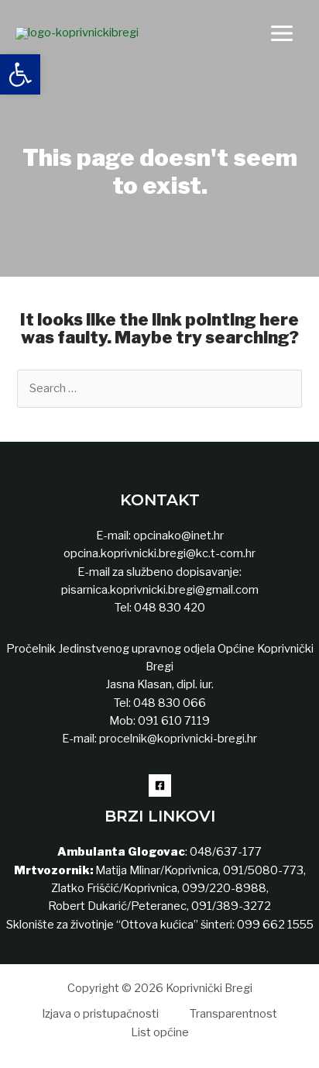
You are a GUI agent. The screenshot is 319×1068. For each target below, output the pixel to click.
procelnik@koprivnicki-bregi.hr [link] (178, 739)
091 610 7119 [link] (174, 721)
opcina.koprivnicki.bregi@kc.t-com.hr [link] (159, 553)
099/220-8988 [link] (224, 888)
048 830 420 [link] (168, 608)
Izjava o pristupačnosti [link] (100, 1014)
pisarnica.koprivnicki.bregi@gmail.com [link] (160, 590)
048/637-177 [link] (224, 852)
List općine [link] (160, 1032)
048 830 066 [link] (168, 703)
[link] (20, 74)
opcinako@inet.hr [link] (178, 536)
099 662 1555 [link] (275, 925)
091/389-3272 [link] (231, 906)
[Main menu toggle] (282, 33)
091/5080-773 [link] (262, 870)
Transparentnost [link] (233, 1014)
